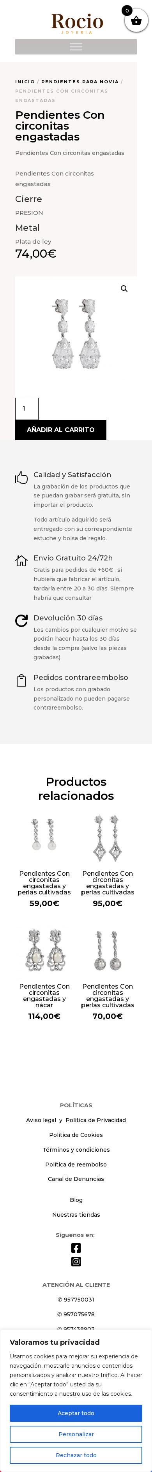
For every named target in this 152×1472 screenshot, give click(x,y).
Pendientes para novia (80, 81)
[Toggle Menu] (76, 46)
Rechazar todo (76, 1455)
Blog (76, 1199)
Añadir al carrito (61, 430)
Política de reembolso (76, 1164)
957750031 (79, 1299)
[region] (76, 1401)
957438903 (79, 1329)
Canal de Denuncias (76, 1178)
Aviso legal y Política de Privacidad (76, 1120)
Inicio (25, 81)
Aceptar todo (76, 1413)
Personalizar (76, 1434)
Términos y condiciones (76, 1149)
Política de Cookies (76, 1134)
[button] (124, 289)
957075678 (79, 1314)
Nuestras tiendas (76, 1214)
